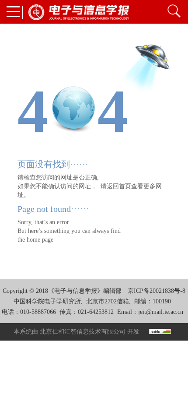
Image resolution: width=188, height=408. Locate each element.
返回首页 (119, 186)
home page (40, 239)
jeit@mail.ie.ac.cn (160, 312)
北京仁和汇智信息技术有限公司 (82, 331)
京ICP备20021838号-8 (156, 291)
